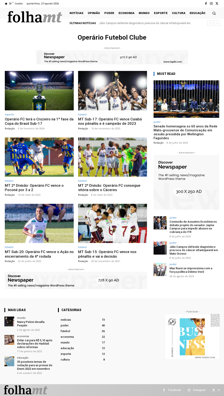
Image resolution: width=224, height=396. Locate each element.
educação (22, 357)
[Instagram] (211, 3)
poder (157, 122)
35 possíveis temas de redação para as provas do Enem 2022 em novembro (34, 365)
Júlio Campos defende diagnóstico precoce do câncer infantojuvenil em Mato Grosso (194, 250)
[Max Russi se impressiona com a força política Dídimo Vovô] (160, 269)
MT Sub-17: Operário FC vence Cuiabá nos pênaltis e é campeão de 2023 (110, 121)
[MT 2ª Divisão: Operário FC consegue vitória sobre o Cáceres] (112, 157)
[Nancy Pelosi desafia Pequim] (9, 321)
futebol (82, 114)
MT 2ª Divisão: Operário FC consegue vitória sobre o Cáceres (109, 187)
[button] (214, 13)
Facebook (174, 390)
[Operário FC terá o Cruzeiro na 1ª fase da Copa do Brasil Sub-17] (39, 90)
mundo (21, 318)
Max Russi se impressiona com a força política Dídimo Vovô (139, 23)
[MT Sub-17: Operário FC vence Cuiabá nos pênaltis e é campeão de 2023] (112, 90)
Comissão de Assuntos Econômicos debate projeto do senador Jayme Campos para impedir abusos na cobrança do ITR (193, 227)
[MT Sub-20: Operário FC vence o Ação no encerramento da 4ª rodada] (39, 223)
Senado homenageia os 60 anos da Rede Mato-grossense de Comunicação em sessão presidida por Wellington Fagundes (185, 132)
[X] (217, 3)
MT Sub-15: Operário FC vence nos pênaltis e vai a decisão (107, 254)
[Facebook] (205, 3)
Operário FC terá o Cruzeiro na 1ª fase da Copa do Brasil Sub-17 (39, 121)
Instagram (199, 390)
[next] (217, 23)
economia (23, 336)
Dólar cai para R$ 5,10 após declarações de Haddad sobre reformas (34, 344)
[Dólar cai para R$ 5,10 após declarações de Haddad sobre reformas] (9, 340)
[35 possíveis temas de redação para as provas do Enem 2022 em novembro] (9, 361)
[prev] (210, 23)
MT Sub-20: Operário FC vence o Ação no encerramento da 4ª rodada (39, 254)
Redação (10, 128)
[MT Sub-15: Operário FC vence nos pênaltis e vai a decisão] (112, 223)
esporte (9, 114)
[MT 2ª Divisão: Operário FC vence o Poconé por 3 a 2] (39, 157)
